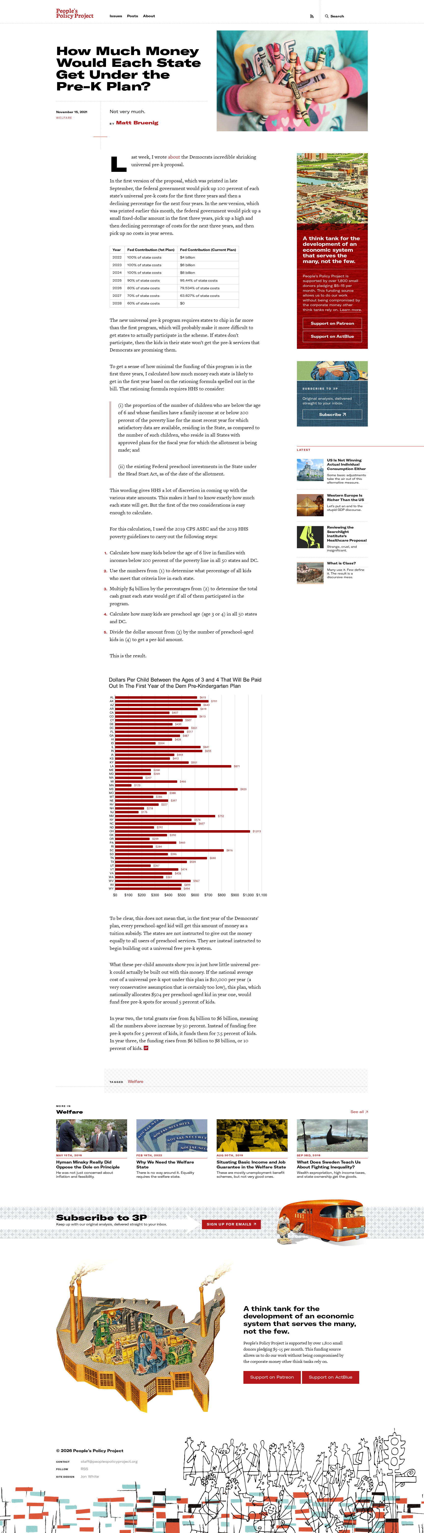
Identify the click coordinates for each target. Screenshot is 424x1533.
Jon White (90, 1476)
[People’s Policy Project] (75, 14)
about (174, 156)
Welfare (64, 117)
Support (332, 323)
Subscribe (320, 388)
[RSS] (312, 16)
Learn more (350, 310)
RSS (84, 1469)
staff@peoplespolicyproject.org (109, 1461)
